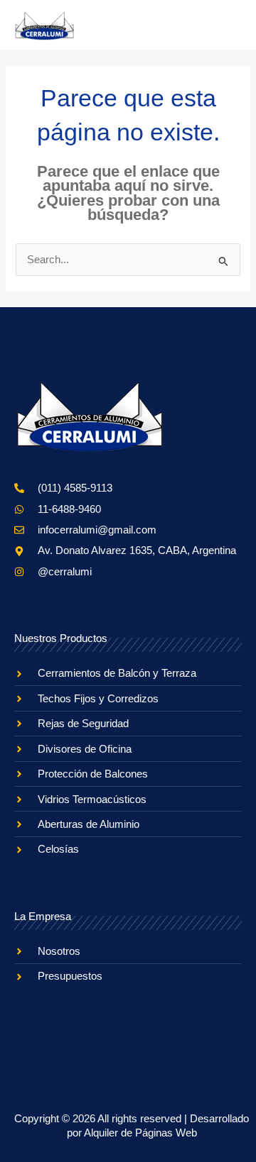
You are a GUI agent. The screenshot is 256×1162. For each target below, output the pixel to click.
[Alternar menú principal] (226, 25)
